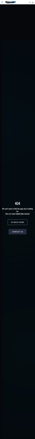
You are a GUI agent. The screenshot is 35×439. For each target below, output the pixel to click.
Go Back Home (17, 222)
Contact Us (17, 232)
